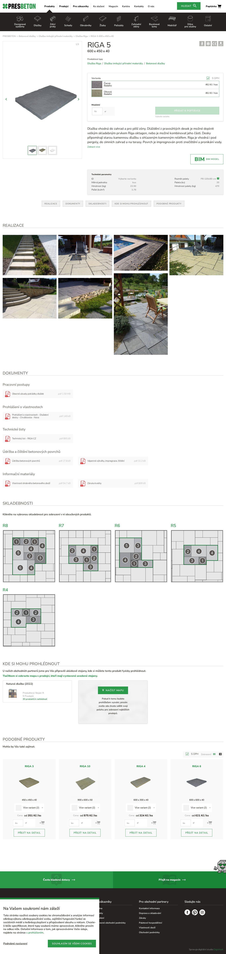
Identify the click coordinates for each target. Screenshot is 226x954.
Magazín (113, 6)
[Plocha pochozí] (201, 43)
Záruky (142, 918)
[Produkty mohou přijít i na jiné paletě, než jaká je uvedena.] (218, 179)
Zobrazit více (93, 147)
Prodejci (63, 6)
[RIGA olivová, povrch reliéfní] (30, 255)
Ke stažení (98, 6)
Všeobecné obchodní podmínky (110, 922)
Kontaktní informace (149, 908)
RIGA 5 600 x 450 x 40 (102, 36)
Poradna (98, 908)
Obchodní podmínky (149, 932)
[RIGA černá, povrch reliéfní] (85, 298)
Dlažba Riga (82, 36)
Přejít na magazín (170, 880)
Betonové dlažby (27, 36)
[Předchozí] (6, 99)
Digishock (218, 949)
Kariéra (126, 6)
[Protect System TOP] (220, 43)
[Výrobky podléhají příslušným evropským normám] (214, 43)
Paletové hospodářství (150, 922)
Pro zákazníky (81, 6)
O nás (151, 6)
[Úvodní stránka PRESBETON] (19, 6)
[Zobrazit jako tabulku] (220, 754)
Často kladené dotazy (56, 880)
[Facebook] (187, 912)
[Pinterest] (195, 912)
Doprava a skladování (150, 913)
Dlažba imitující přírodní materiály (56, 36)
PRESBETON (9, 36)
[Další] (78, 99)
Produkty (49, 6)
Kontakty (139, 6)
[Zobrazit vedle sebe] (214, 754)
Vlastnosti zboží (147, 927)
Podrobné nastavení (15, 943)
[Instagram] (202, 912)
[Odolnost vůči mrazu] (208, 43)
